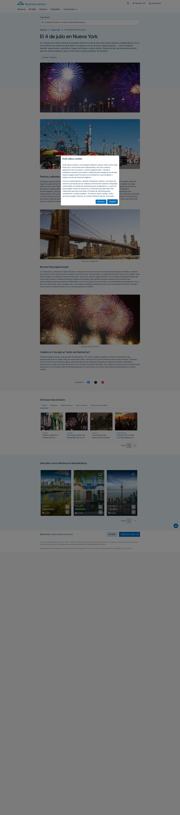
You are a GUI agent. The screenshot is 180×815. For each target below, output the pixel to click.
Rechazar (101, 202)
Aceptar (112, 202)
